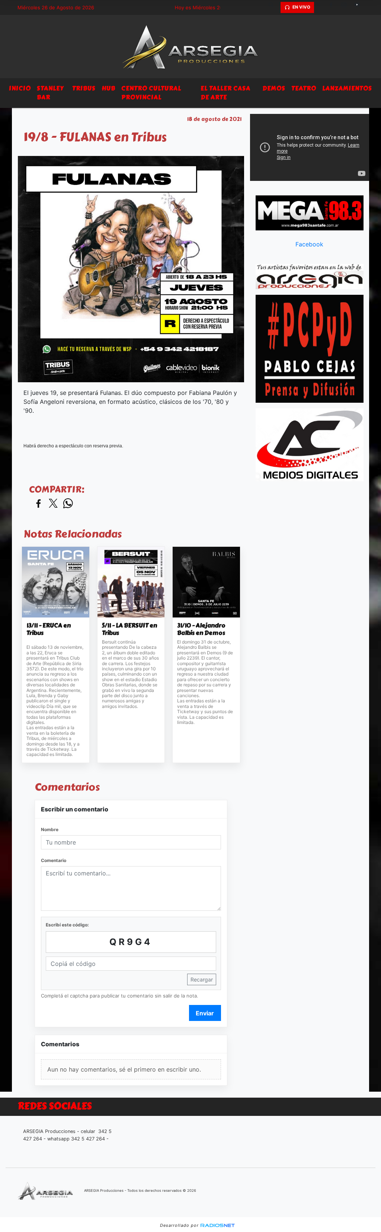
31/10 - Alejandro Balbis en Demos (201, 629)
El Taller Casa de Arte (225, 93)
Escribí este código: (67, 925)
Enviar (205, 1013)
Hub (108, 88)
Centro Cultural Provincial (151, 93)
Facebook (309, 244)
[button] (274, 7)
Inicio (20, 88)
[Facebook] (333, 7)
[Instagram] (346, 7)
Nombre (49, 829)
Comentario (53, 860)
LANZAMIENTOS (347, 88)
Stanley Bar (50, 93)
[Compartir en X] (53, 504)
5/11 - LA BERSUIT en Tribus (129, 629)
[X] (320, 7)
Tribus (84, 88)
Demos (273, 88)
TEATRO (303, 88)
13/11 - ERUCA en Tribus (48, 629)
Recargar (201, 979)
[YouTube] (359, 7)
